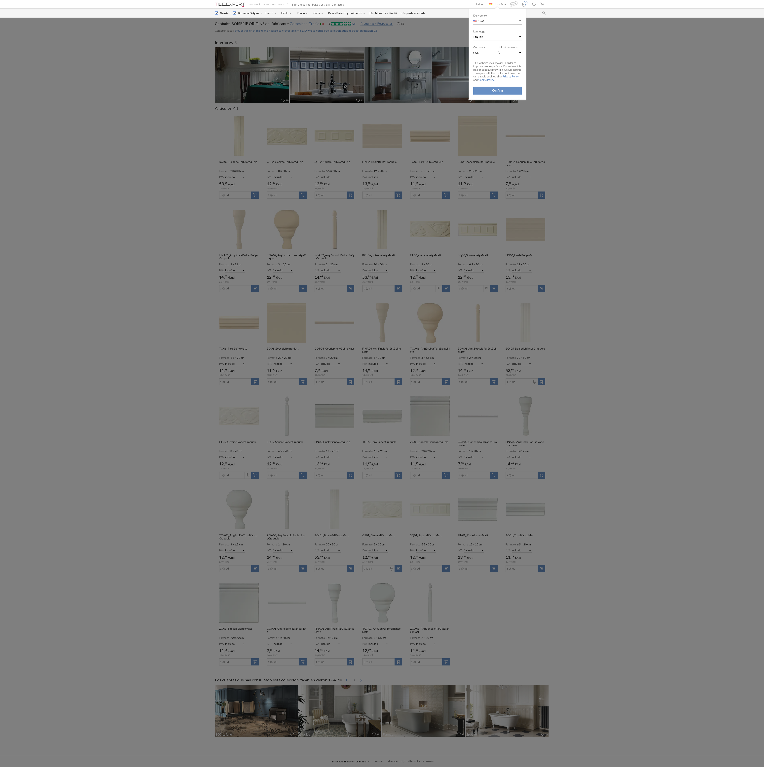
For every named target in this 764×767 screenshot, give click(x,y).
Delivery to (480, 15)
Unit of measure (507, 47)
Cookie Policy (486, 79)
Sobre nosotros (301, 4)
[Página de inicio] (230, 5)
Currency (479, 47)
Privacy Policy (511, 76)
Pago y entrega (321, 4)
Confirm (497, 90)
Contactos (338, 4)
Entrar (479, 4)
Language (479, 31)
